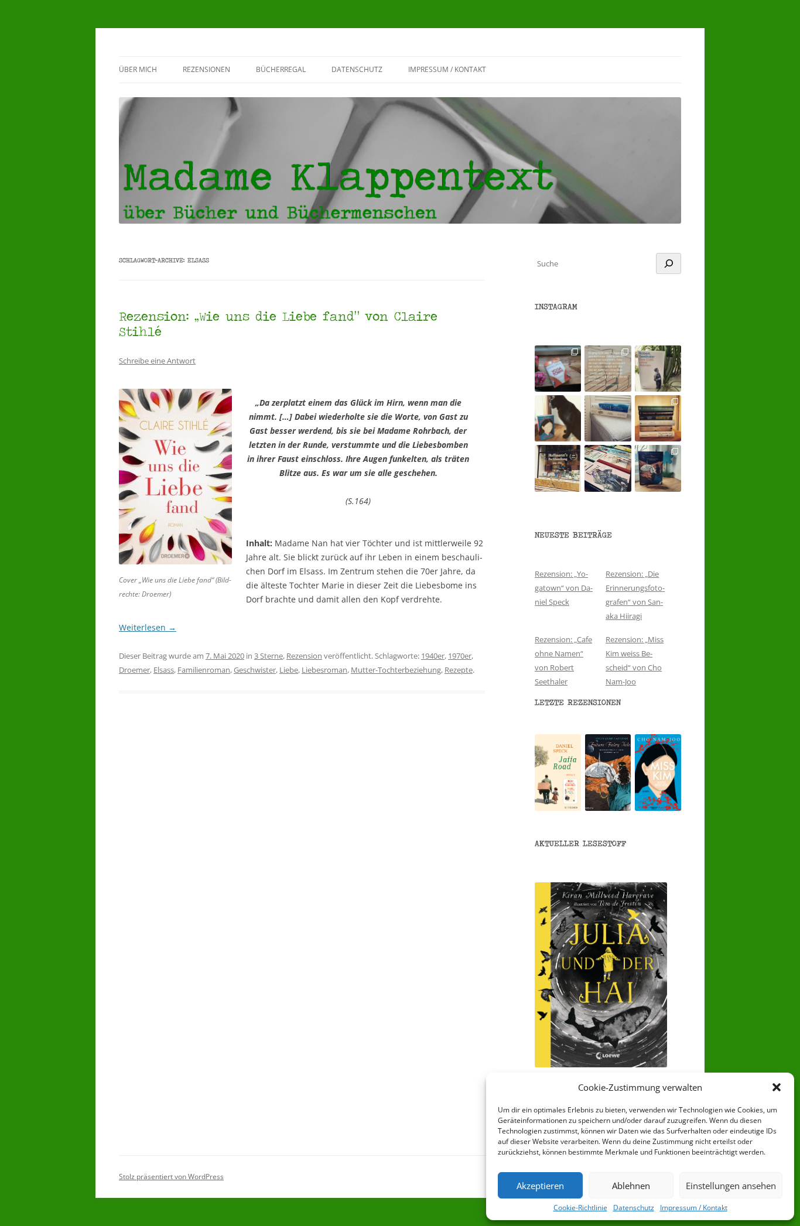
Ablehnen (631, 1185)
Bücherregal (281, 69)
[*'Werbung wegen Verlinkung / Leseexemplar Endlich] (558, 368)
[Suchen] (668, 263)
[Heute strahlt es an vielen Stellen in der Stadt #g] (558, 468)
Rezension (304, 655)
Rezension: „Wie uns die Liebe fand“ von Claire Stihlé (278, 323)
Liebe (288, 670)
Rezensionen (206, 69)
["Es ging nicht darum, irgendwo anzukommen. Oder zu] (607, 368)
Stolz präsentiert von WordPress (171, 1177)
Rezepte (459, 670)
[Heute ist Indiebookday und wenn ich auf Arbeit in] (607, 468)
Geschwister (255, 670)
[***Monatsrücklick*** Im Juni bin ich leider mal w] (607, 418)
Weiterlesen (147, 627)
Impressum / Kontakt (693, 1207)
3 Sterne (268, 655)
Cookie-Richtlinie (580, 1207)
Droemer (134, 670)
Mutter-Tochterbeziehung (396, 670)
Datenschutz (633, 1207)
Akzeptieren (540, 1185)
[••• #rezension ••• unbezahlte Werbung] (658, 368)
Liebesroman (324, 670)
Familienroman (203, 670)
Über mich (138, 69)
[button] (776, 1087)
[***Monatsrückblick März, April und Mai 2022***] (658, 418)
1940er (433, 655)
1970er (459, 655)
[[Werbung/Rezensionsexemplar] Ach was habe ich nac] (558, 418)
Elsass (163, 670)
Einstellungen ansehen (731, 1185)
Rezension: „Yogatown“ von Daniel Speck (564, 588)
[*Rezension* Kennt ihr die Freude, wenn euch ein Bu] (658, 468)
